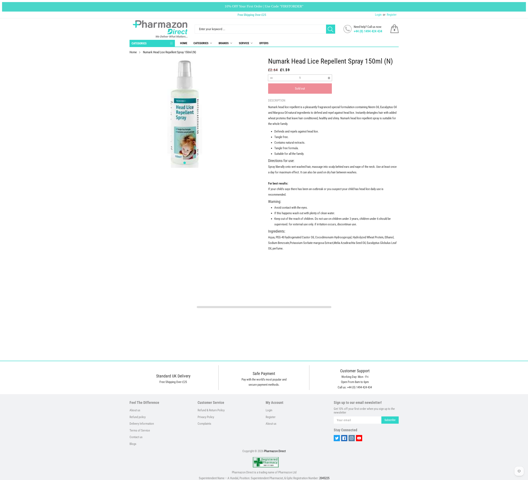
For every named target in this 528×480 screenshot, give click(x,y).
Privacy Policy (206, 417)
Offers (264, 43)
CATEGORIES (139, 43)
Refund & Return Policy (211, 410)
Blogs (133, 444)
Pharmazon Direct (275, 451)
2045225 (324, 478)
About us (135, 410)
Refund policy (138, 417)
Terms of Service (140, 430)
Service (244, 43)
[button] (185, 163)
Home (183, 43)
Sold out (300, 88)
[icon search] (330, 29)
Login (378, 15)
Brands (224, 43)
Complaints (204, 424)
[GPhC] (266, 462)
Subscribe (390, 420)
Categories (201, 43)
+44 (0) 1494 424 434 (368, 31)
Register (390, 15)
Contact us (136, 437)
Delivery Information (142, 424)
